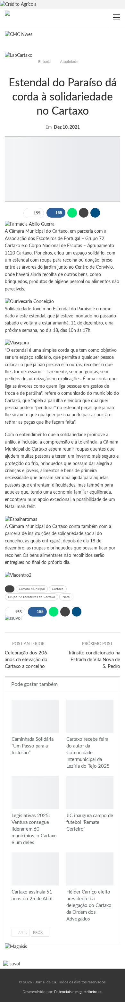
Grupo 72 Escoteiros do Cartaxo (31, 597)
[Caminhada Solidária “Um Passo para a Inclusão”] (35, 716)
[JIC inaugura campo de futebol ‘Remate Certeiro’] (89, 792)
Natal (66, 597)
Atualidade (62, 69)
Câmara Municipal (32, 589)
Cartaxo (57, 589)
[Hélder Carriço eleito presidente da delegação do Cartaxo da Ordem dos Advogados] (89, 868)
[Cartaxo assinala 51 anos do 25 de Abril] (35, 868)
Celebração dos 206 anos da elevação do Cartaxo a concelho (26, 660)
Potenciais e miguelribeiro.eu (78, 992)
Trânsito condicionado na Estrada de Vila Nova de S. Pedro (94, 660)
